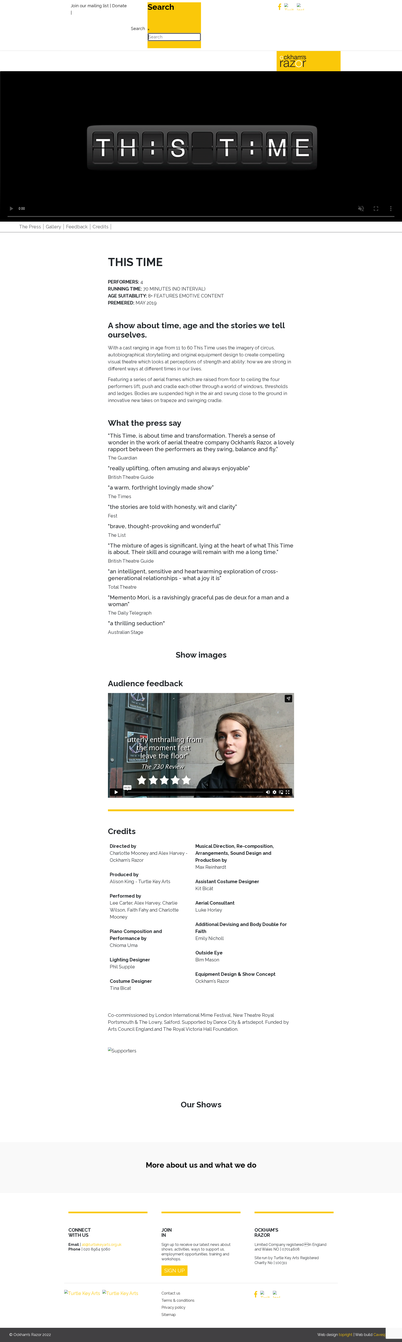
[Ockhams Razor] (303, 60)
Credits (100, 227)
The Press (30, 227)
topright (345, 1334)
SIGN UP (174, 1271)
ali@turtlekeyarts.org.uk (101, 1244)
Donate (119, 5)
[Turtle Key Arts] (82, 1293)
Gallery (53, 227)
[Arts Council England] (119, 1293)
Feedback (77, 227)
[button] (391, 1331)
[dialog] (137, 25)
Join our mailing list (90, 5)
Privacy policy (173, 1307)
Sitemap (168, 1314)
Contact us (170, 1293)
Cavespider (383, 1334)
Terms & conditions (177, 1300)
